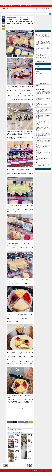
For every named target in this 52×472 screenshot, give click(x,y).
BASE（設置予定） (35, 8)
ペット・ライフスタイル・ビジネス (41, 83)
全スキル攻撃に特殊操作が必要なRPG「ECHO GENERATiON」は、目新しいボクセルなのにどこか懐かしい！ (43, 122)
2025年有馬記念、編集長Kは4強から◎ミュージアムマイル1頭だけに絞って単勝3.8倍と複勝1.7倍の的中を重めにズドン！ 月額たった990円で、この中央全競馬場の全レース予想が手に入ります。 (43, 42)
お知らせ (37, 71)
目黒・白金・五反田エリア (12, 17)
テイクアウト (23, 17)
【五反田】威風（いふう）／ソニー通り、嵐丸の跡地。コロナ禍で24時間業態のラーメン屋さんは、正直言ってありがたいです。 (43, 164)
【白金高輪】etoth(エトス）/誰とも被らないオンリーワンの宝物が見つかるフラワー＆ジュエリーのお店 (43, 158)
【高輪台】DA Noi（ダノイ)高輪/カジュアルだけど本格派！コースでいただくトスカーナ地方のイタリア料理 (43, 128)
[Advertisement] (26, 2)
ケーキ (18, 17)
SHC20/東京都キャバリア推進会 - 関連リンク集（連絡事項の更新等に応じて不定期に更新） (43, 48)
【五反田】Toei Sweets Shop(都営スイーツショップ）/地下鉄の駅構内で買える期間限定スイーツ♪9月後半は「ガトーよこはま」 (43, 146)
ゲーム (37, 78)
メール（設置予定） (46, 8)
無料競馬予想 (38, 85)
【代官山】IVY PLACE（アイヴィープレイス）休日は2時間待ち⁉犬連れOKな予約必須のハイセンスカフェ (43, 104)
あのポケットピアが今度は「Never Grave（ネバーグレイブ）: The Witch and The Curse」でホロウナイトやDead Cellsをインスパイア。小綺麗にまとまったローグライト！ (43, 35)
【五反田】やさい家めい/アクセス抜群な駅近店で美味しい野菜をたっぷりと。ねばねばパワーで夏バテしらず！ (43, 116)
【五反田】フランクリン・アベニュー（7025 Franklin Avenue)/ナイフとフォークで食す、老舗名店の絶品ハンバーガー (43, 152)
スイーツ (28, 17)
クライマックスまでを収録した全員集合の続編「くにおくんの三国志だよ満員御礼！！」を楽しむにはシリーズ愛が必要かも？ (43, 110)
